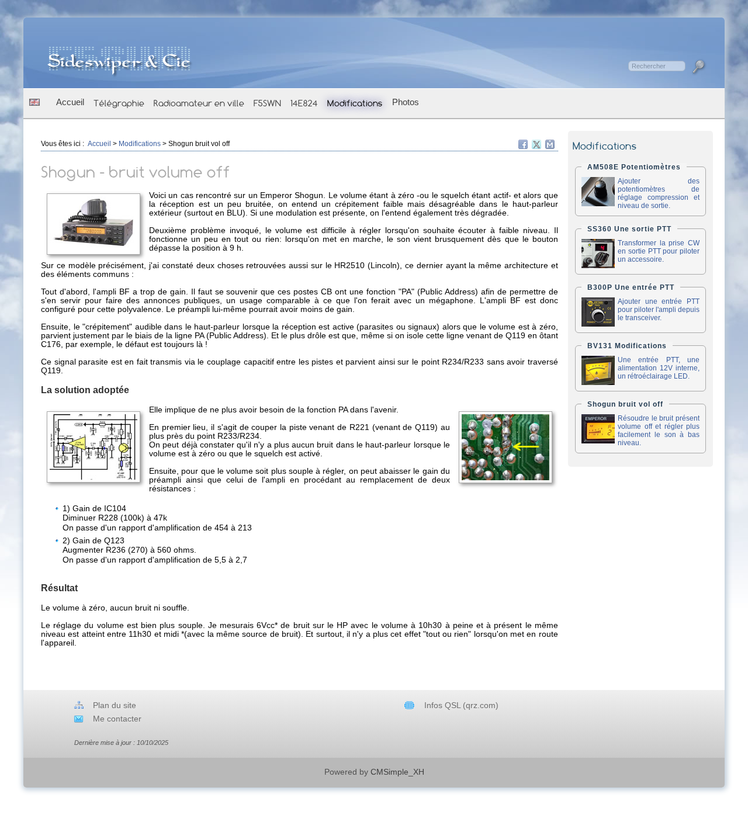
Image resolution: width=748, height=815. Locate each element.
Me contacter (117, 719)
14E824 (304, 103)
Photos (405, 102)
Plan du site (114, 705)
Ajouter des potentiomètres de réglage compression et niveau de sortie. (658, 193)
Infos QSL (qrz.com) (461, 705)
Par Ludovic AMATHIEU (665, 727)
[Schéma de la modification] (93, 447)
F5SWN (267, 103)
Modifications (355, 103)
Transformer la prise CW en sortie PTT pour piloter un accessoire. (658, 251)
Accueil (70, 102)
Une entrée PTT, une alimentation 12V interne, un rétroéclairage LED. (658, 368)
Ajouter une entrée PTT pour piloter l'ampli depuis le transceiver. (658, 309)
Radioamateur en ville (199, 103)
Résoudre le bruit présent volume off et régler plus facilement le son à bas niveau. (658, 430)
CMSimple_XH (397, 772)
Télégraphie (119, 103)
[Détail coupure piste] (505, 447)
